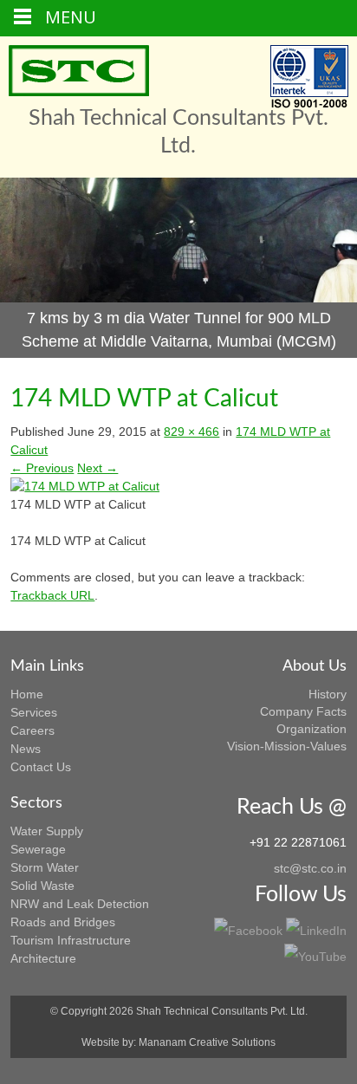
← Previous (42, 468)
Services (33, 712)
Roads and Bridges (62, 922)
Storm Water (44, 867)
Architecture (43, 958)
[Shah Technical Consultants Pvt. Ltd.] (79, 70)
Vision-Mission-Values (287, 746)
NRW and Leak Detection (79, 904)
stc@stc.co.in (310, 868)
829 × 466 (191, 431)
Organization (311, 729)
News (25, 749)
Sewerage (38, 849)
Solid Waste (42, 886)
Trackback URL (52, 595)
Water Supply (46, 831)
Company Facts (303, 711)
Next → (97, 468)
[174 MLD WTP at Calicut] (84, 486)
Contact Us (40, 767)
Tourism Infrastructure (70, 940)
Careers (32, 730)
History (327, 694)
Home (26, 694)
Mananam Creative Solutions (207, 1042)
